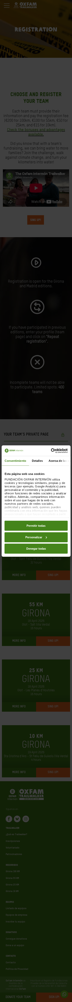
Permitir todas (36, 525)
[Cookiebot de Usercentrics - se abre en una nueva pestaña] (51, 450)
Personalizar (33, 537)
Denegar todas (36, 548)
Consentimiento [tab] (15, 460)
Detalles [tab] (37, 460)
